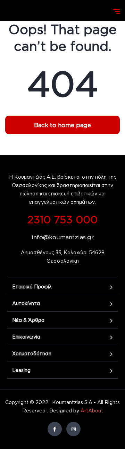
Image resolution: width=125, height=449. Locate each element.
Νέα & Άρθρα (28, 320)
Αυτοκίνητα (26, 303)
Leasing (21, 370)
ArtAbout (92, 410)
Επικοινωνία (26, 336)
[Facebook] (55, 429)
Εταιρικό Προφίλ (32, 286)
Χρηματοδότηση (31, 353)
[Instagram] (73, 429)
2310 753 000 (62, 219)
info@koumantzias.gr (63, 237)
